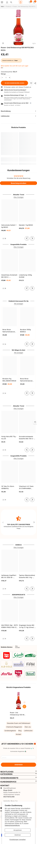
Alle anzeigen (18, 304)
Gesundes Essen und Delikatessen (18, 723)
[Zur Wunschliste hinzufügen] (24, 702)
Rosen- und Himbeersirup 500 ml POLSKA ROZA (17, 714)
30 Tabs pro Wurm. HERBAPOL (7, 487)
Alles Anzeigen (19, 197)
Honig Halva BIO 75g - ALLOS (9, 438)
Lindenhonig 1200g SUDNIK (25, 276)
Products (8, 6)
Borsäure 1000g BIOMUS (25, 331)
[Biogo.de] (6, 655)
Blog (19, 730)
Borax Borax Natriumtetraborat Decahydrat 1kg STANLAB (9, 331)
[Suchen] (11, 2)
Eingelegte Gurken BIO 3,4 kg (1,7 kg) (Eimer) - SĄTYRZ (27, 626)
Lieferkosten (28, 730)
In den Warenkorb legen (14, 83)
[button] (18, 104)
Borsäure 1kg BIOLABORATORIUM (9, 380)
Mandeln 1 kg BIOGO (26, 225)
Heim (2, 6)
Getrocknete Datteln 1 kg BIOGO (8, 226)
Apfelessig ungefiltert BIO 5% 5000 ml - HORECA (8, 576)
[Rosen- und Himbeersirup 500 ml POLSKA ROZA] (18, 700)
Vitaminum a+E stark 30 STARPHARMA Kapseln (26, 487)
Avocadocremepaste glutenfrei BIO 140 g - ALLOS (26, 438)
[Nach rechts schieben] (32, 238)
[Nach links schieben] (27, 238)
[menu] (2, 2)
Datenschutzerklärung (12, 825)
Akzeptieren (17, 830)
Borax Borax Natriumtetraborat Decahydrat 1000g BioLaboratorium (26, 380)
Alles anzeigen (17, 646)
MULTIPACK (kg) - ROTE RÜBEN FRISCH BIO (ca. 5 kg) (9, 626)
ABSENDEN (19, 765)
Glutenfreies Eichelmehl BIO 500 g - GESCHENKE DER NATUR (9, 276)
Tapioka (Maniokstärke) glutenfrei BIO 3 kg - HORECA (27, 576)
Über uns (28, 727)
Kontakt (18, 734)
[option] (18, 27)
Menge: (3, 74)
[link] (31, 83)
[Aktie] (34, 83)
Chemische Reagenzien (14, 727)
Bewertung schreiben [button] (18, 183)
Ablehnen (17, 835)
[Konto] (7, 2)
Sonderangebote (10, 730)
